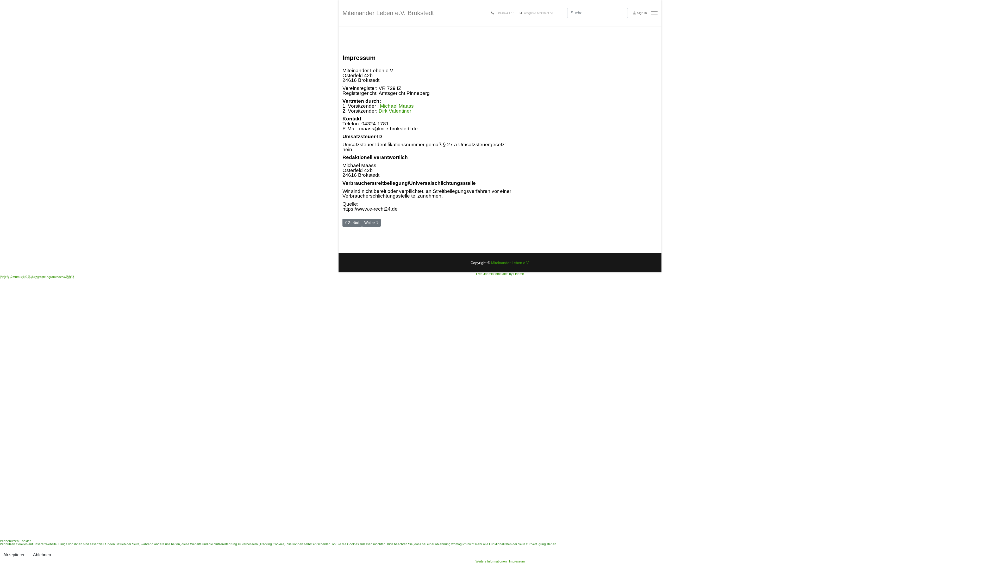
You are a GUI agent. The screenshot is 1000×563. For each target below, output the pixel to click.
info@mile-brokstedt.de (538, 13)
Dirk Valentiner (395, 111)
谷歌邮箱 (37, 277)
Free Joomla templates (492, 274)
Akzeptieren (14, 555)
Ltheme (518, 274)
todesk (60, 277)
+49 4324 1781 (505, 13)
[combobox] (597, 13)
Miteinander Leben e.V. (510, 263)
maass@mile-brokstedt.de (388, 128)
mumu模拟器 (21, 277)
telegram (49, 277)
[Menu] (654, 13)
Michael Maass (397, 106)
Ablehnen (42, 555)
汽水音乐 (6, 277)
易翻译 (69, 277)
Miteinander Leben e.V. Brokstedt (388, 13)
